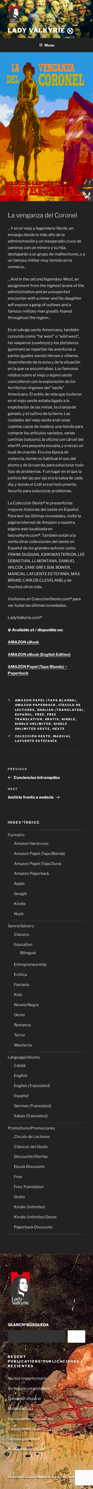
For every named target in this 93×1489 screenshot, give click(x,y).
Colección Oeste (33, 736)
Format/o (16, 835)
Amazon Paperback (35, 705)
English (20, 1075)
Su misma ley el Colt (26, 1449)
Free (40, 714)
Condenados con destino (30, 1418)
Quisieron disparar (24, 1398)
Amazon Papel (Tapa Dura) (37, 863)
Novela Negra (26, 1004)
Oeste (58, 729)
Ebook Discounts (29, 1166)
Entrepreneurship (30, 964)
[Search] (76, 1336)
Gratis (52, 719)
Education (23, 944)
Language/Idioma (24, 1057)
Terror (19, 1035)
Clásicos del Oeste (31, 1146)
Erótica (20, 974)
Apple (19, 883)
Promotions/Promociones (31, 1128)
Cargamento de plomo (28, 1428)
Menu (49, 45)
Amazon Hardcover (31, 843)
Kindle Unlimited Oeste (35, 1217)
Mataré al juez (20, 1408)
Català (20, 1065)
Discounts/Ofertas (31, 1156)
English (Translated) (60, 710)
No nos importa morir (27, 1378)
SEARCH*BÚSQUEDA (28, 1325)
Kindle (69, 719)
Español (24, 714)
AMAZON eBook (23, 642)
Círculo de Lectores (32, 1136)
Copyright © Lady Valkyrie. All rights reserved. (45, 1476)
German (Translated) (32, 1106)
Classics (21, 934)
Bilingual (28, 953)
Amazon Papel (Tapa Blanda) (45, 700)
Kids (18, 994)
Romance (22, 1025)
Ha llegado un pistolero (29, 1388)
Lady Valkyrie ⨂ (41, 30)
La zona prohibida (24, 1439)
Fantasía (21, 984)
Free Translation (29, 1186)
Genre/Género (21, 926)
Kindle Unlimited (33, 724)
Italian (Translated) (31, 1116)
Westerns (23, 1045)
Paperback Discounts (33, 1227)
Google (20, 893)
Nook (19, 913)
